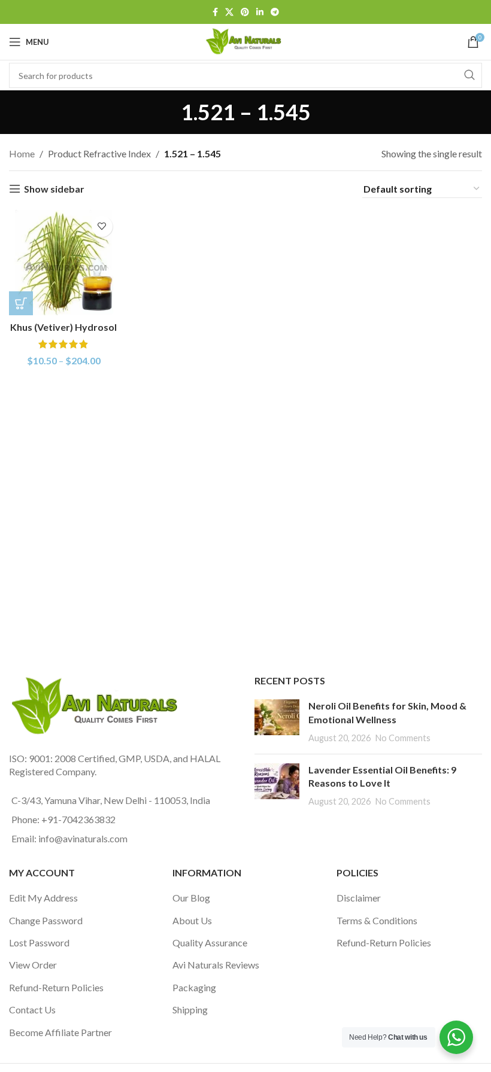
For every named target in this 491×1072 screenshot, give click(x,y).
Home (22, 153)
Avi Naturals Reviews (215, 964)
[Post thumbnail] (276, 721)
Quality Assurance (209, 942)
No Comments (403, 738)
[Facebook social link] (215, 12)
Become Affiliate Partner (60, 1032)
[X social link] (229, 12)
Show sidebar (54, 188)
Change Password (46, 920)
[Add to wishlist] (102, 226)
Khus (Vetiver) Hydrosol (63, 327)
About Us (192, 920)
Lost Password (39, 942)
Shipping (190, 1009)
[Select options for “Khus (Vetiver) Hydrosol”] (21, 303)
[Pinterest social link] (245, 12)
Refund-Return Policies (56, 987)
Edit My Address (43, 897)
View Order (33, 964)
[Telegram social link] (275, 12)
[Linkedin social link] (260, 12)
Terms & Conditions (377, 920)
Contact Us (32, 1009)
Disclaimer (359, 897)
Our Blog (191, 897)
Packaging (194, 987)
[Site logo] (245, 40)
